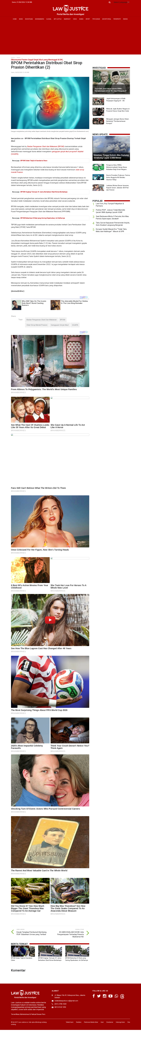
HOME (15, 19)
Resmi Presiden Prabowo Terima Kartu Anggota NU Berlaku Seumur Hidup (118, 177)
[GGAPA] (75, 325)
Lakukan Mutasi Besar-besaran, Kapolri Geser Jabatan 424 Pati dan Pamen (117, 187)
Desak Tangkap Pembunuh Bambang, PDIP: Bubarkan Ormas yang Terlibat (32, 933)
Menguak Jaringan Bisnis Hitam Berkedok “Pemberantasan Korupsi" (117, 121)
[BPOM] (63, 319)
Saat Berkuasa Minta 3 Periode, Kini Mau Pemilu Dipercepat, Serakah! (112, 217)
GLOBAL (48, 19)
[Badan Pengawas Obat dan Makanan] (41, 319)
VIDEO (75, 19)
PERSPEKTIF (117, 19)
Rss (129, 1022)
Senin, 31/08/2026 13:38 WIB (22, 2)
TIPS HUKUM (96, 19)
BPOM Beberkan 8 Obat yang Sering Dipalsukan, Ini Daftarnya (42, 218)
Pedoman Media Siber (91, 1022)
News (18, 57)
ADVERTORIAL (106, 19)
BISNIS (81, 19)
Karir (102, 1022)
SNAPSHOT (67, 19)
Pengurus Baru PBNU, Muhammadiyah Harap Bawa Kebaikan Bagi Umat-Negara (116, 167)
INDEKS (125, 19)
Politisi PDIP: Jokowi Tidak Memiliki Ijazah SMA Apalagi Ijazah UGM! (110, 211)
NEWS (21, 19)
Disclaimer (109, 1022)
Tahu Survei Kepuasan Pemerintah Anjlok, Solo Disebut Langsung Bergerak (113, 224)
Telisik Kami (69, 1022)
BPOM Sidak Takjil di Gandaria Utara (33, 160)
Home (13, 57)
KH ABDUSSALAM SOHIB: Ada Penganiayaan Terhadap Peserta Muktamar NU (70, 934)
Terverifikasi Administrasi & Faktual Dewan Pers (28, 1014)
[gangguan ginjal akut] (59, 325)
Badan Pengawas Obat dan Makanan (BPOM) (45, 146)
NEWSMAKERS (39, 19)
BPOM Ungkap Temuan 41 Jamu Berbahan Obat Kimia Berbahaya (43, 192)
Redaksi (78, 1022)
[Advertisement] (70, 37)
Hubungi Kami (120, 1022)
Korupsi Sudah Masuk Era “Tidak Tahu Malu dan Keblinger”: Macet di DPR (111, 230)
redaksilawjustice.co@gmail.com (66, 1001)
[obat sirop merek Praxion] (37, 325)
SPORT (88, 19)
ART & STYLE (57, 19)
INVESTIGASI (29, 19)
